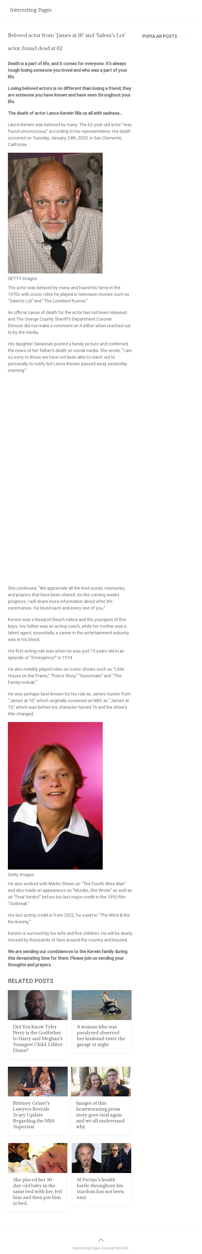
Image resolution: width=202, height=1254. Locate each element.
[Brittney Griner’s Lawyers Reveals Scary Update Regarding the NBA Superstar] (38, 1082)
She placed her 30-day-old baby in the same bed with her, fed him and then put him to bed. (37, 1191)
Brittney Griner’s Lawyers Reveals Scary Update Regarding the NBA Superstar (33, 1115)
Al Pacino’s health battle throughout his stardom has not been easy (100, 1188)
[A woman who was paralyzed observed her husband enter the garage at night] (102, 1005)
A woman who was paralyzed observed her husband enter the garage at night (101, 1035)
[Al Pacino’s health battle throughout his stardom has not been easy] (102, 1158)
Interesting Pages (31, 10)
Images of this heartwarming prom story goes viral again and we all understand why (100, 1115)
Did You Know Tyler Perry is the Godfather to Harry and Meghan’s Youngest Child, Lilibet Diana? (38, 1038)
